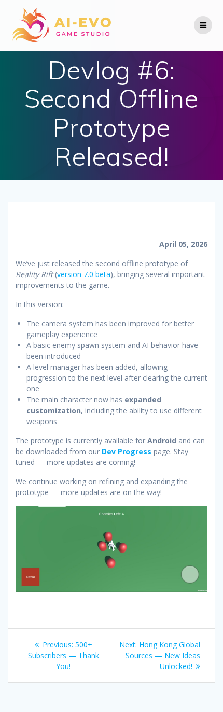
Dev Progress (126, 451)
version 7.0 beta (83, 274)
